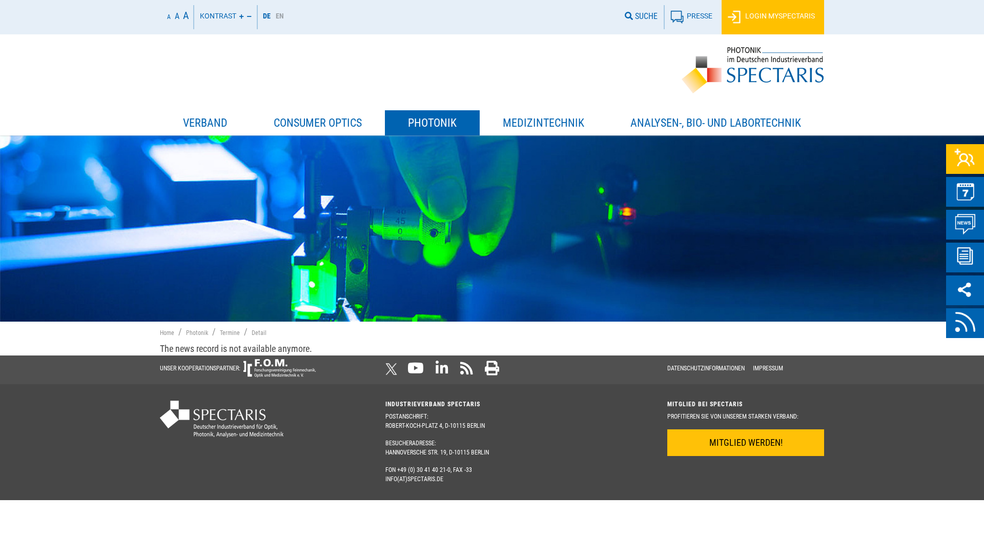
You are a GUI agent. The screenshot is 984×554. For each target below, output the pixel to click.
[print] (492, 371)
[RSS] (965, 323)
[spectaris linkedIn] (442, 371)
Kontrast (218, 16)
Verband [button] (205, 122)
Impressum (768, 368)
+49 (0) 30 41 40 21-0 (423, 469)
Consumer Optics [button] (318, 122)
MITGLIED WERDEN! (746, 442)
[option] (279, 17)
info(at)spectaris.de (414, 479)
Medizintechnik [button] (543, 122)
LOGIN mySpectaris (779, 16)
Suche (645, 16)
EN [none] (280, 16)
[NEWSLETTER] (965, 257)
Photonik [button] (432, 122)
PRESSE (699, 16)
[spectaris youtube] (415, 371)
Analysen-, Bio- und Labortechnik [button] (715, 122)
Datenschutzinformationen (706, 368)
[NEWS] (965, 225)
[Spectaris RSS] (466, 371)
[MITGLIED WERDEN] (965, 159)
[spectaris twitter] (393, 371)
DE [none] (267, 16)
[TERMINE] (965, 192)
